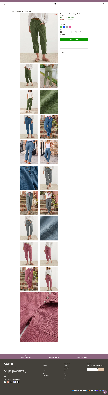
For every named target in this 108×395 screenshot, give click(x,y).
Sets (44, 7)
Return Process (66, 367)
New (30, 7)
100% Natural (53, 7)
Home (13, 11)
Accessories (45, 378)
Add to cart (74, 39)
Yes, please (100, 369)
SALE (40, 7)
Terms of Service (67, 372)
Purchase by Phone (67, 378)
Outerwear (45, 377)
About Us (65, 377)
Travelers (44, 373)
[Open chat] (105, 392)
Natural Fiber (45, 372)
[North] (54, 4)
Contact (65, 375)
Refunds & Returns (67, 368)
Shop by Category (75, 7)
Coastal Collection (61, 7)
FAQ (65, 370)
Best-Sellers (35, 7)
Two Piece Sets (46, 375)
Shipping (65, 365)
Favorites (68, 7)
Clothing (44, 370)
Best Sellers (45, 365)
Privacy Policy (66, 373)
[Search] (4, 4)
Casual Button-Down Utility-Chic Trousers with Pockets (23, 11)
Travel (48, 7)
